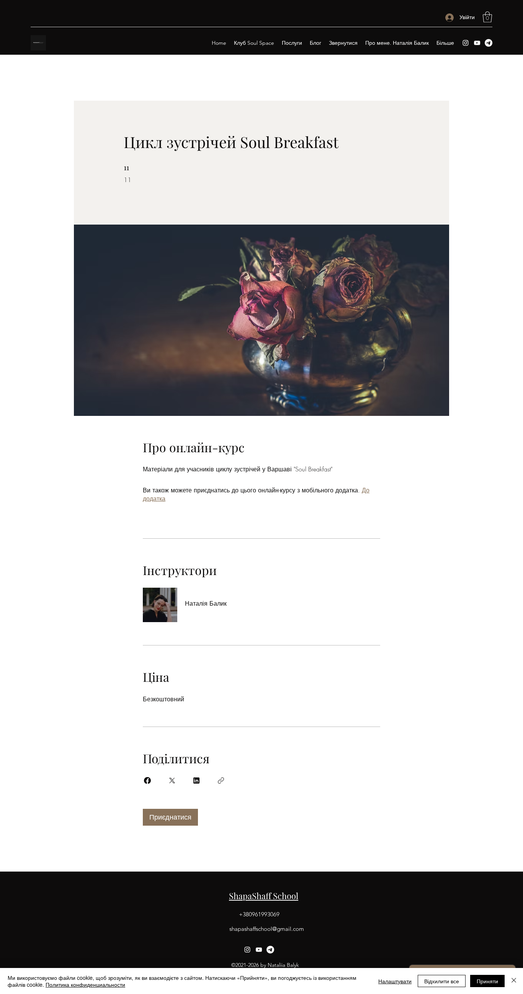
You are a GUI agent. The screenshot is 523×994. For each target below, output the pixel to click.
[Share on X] (172, 780)
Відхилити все (441, 981)
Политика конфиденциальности (85, 984)
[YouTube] (477, 43)
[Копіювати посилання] (221, 780)
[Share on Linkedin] (196, 780)
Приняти (487, 981)
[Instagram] (465, 43)
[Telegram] (488, 43)
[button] (487, 17)
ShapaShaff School (263, 895)
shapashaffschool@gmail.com (266, 928)
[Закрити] (513, 981)
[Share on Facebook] (147, 780)
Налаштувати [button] (395, 981)
